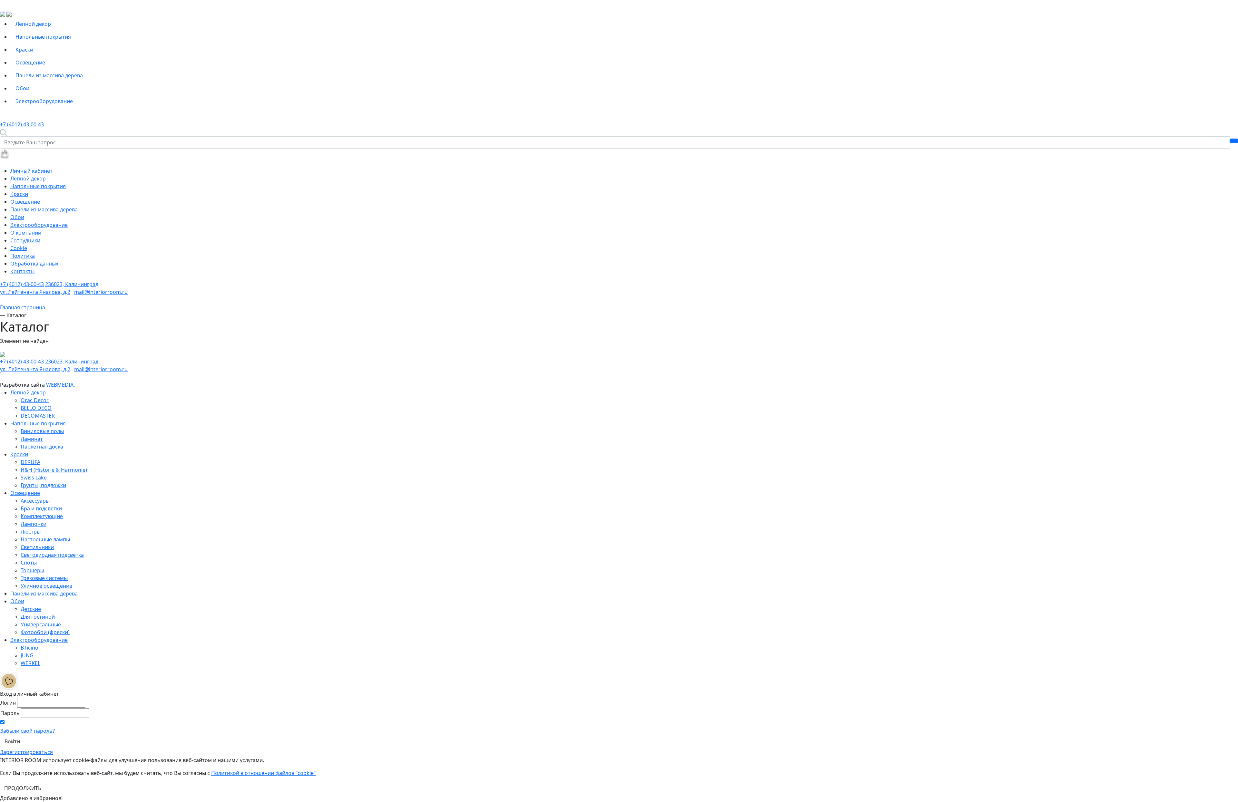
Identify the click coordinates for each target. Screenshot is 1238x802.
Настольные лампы (45, 539)
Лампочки (33, 523)
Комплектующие (42, 516)
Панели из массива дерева (49, 75)
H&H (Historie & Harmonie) (54, 469)
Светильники (37, 547)
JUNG (27, 655)
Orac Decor (35, 400)
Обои (22, 88)
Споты (29, 562)
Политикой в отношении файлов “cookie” (263, 773)
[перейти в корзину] (4, 153)
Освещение (30, 62)
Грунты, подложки (43, 485)
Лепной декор (33, 23)
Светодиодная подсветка (52, 554)
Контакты (22, 271)
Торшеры (32, 570)
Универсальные (41, 624)
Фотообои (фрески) (45, 632)
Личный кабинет (31, 170)
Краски (24, 49)
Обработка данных (34, 263)
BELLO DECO (36, 407)
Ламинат (32, 438)
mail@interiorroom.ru (101, 291)
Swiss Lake (34, 477)
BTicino (29, 647)
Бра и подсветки (41, 508)
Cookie (18, 248)
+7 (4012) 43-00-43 (22, 124)
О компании (25, 232)
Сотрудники (25, 240)
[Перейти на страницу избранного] (9, 680)
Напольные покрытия (43, 36)
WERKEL (30, 663)
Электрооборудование (44, 101)
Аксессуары (35, 500)
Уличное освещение (46, 585)
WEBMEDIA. (60, 384)
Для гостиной (38, 616)
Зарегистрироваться (26, 752)
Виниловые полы (42, 431)
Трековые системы (44, 578)
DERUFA (30, 462)
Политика (22, 255)
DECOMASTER (38, 415)
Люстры (31, 531)
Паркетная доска (42, 446)
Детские (31, 609)
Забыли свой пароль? (27, 730)
